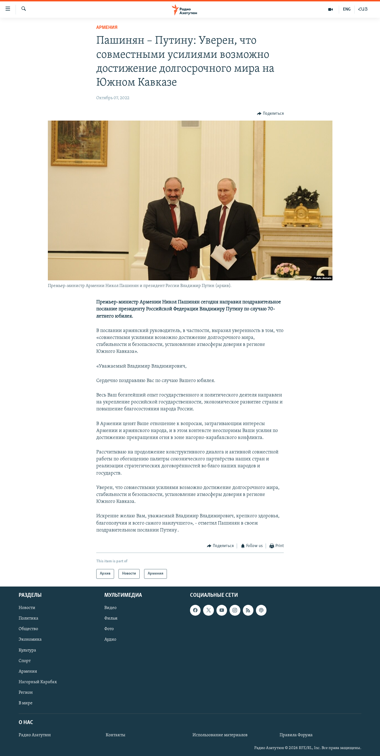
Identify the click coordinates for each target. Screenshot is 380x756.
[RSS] (248, 610)
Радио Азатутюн (35, 735)
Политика (28, 618)
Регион (26, 692)
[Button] (270, 113)
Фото (109, 629)
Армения (106, 27)
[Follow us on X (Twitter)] (208, 610)
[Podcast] (261, 610)
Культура (27, 650)
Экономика (30, 639)
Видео (110, 608)
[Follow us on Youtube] (221, 610)
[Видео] (330, 9)
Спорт (25, 660)
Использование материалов (220, 735)
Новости (27, 608)
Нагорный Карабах (38, 682)
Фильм (110, 618)
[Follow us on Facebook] (195, 610)
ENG (347, 9)
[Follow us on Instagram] (235, 610)
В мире (26, 703)
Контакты (115, 735)
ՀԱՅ (363, 9)
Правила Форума (296, 735)
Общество (28, 629)
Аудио (110, 639)
